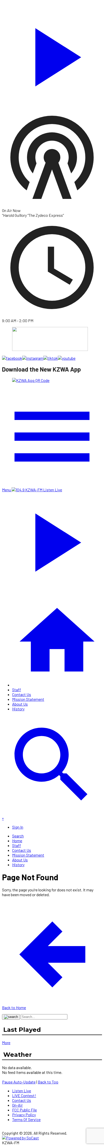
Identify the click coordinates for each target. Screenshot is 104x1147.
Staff (16, 689)
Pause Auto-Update (19, 1081)
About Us (20, 704)
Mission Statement (28, 699)
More (6, 1042)
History (18, 708)
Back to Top (48, 1081)
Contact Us (21, 694)
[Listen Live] (52, 54)
